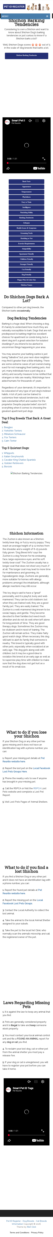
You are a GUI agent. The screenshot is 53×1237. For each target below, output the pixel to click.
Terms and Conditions (19, 1232)
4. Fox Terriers (9, 437)
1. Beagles (7, 427)
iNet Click (31, 1227)
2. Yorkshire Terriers (12, 430)
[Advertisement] (26, 88)
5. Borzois (7, 466)
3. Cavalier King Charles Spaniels (19, 459)
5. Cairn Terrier (9, 440)
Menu (5, 16)
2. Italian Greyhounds (13, 456)
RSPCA (37, 788)
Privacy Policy (37, 1232)
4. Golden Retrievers (12, 463)
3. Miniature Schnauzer (13, 434)
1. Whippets (8, 453)
